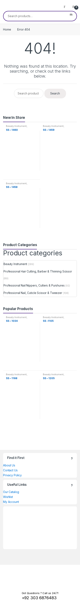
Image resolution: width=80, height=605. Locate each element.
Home (7, 29)
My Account (11, 502)
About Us (9, 465)
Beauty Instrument (16, 126)
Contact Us (10, 470)
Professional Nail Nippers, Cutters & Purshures (34, 285)
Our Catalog (11, 492)
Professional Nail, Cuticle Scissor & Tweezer (32, 293)
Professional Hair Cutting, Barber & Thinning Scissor (37, 271)
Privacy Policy (12, 475)
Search (71, 16)
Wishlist (8, 497)
